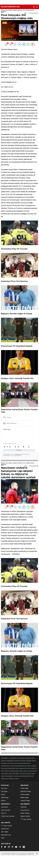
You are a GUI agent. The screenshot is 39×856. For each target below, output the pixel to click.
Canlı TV (3, 813)
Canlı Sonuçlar (5, 810)
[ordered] (15, 447)
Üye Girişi (4, 788)
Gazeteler (23, 807)
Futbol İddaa (24, 788)
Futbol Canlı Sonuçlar (7, 816)
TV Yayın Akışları (25, 819)
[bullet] (18, 447)
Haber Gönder (24, 813)
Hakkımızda (4, 797)
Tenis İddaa (4, 832)
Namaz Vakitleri (25, 816)
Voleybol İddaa (25, 800)
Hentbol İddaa (24, 794)
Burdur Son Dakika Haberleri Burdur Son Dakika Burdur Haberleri (17, 11)
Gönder (19, 450)
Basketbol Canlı (6, 835)
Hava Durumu (24, 810)
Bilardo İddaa (24, 797)
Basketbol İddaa (25, 791)
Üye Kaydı (4, 791)
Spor (2, 12)
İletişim (3, 800)
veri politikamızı (22, 854)
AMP (2, 838)
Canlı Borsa (4, 807)
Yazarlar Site (5, 829)
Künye (3, 794)
